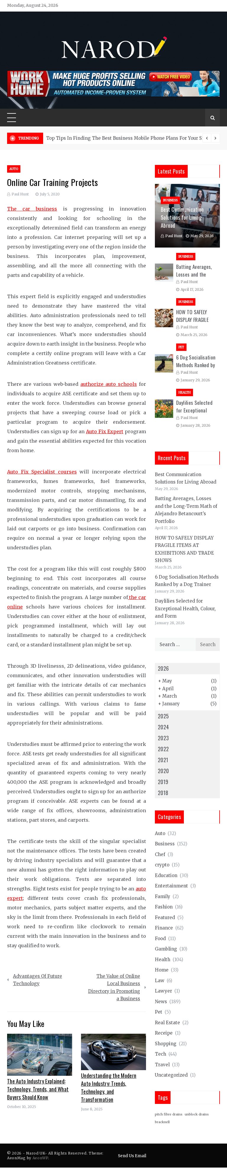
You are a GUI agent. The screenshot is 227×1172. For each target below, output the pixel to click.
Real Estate (167, 1022)
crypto (162, 865)
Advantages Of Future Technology (37, 980)
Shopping (165, 1043)
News (161, 1001)
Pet (181, 347)
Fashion (164, 907)
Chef (160, 854)
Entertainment (171, 886)
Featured (165, 917)
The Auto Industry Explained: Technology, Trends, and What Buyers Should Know (38, 1089)
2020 (163, 771)
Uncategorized (171, 1075)
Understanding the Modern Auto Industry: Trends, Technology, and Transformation (108, 1087)
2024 (163, 727)
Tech (160, 1054)
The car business (32, 209)
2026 (163, 668)
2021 (163, 760)
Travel (162, 1064)
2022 (163, 749)
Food (160, 938)
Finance (164, 928)
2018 (163, 793)
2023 (163, 738)
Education (166, 875)
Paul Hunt (20, 194)
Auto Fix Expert (104, 431)
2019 (163, 782)
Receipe (164, 1033)
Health (185, 392)
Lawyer (163, 991)
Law (159, 980)
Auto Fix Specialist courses (42, 472)
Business (170, 200)
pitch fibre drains (168, 1114)
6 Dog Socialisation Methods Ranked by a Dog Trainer (196, 365)
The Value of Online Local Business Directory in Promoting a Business (114, 987)
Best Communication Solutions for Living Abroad (182, 217)
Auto (13, 169)
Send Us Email (132, 1155)
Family (162, 896)
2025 (163, 716)
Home (161, 970)
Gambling (166, 949)
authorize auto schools (108, 384)
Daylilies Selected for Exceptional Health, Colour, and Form (185, 608)
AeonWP (40, 1158)
